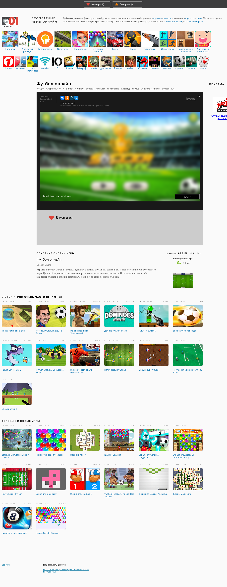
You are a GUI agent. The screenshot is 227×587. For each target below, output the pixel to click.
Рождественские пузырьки (49, 455)
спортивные (113, 88)
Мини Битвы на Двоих (81, 494)
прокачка (100, 88)
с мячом (79, 88)
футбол (90, 88)
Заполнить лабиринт (46, 494)
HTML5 (135, 88)
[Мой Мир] (76, 98)
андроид (125, 88)
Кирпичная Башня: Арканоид (153, 494)
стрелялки (190, 18)
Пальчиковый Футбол (115, 370)
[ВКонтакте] (62, 98)
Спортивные (52, 88)
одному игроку (196, 21)
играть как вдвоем (174, 21)
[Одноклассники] (67, 98)
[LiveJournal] (72, 98)
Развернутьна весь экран (191, 99)
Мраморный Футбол (149, 370)
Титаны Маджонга (182, 494)
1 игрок (69, 88)
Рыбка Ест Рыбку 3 (11, 370)
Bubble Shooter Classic (47, 533)
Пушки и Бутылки (147, 331)
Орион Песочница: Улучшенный (79, 332)
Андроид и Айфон (150, 88)
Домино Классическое (115, 331)
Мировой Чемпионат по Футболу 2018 (82, 371)
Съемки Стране (9, 409)
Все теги (6, 565)
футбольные (168, 88)
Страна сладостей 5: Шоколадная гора (183, 456)
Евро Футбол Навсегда (184, 331)
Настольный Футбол (12, 494)
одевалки (157, 18)
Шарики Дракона (112, 455)
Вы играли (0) (126, 4)
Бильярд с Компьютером (14, 533)
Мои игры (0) (97, 4)
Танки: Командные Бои (13, 331)
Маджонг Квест (78, 455)
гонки (199, 18)
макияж (167, 18)
